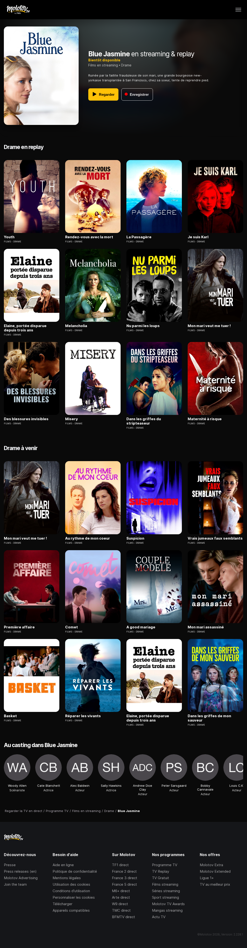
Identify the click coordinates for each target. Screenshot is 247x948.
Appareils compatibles (71, 910)
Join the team (15, 884)
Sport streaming (165, 897)
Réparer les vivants (83, 716)
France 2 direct (124, 871)
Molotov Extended (215, 871)
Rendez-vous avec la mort (89, 237)
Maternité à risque (205, 419)
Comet (71, 627)
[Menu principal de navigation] (238, 10)
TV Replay (160, 871)
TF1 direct (120, 865)
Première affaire (19, 627)
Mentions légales (67, 878)
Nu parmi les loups (143, 326)
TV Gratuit (160, 878)
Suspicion (135, 538)
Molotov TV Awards (168, 904)
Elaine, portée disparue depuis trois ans (25, 328)
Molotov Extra (211, 865)
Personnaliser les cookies (74, 897)
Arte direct (121, 897)
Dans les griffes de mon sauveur (209, 718)
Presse (10, 865)
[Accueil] (18, 9)
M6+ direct (121, 891)
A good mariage (140, 627)
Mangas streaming (167, 910)
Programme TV (164, 865)
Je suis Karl (198, 237)
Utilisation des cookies (71, 884)
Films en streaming (103, 65)
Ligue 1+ (207, 878)
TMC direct (121, 910)
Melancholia (76, 326)
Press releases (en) (20, 871)
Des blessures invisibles (26, 419)
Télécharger (62, 904)
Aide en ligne (63, 865)
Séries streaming (166, 891)
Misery (71, 419)
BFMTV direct (123, 917)
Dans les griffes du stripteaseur (143, 421)
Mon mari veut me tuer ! (209, 326)
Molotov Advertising (21, 878)
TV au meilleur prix (215, 884)
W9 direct (120, 904)
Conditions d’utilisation (71, 891)
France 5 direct (124, 884)
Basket (10, 716)
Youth (9, 237)
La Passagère (138, 237)
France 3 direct (124, 878)
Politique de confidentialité (75, 871)
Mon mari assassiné (206, 627)
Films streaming (165, 884)
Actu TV (158, 917)
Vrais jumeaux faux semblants (215, 538)
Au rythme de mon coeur (87, 538)
